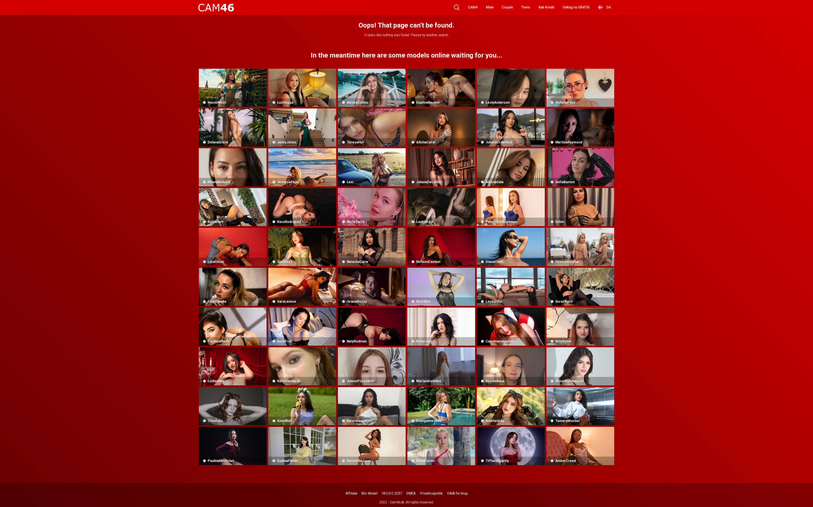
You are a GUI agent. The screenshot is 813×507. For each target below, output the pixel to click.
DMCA (411, 493)
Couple (507, 7)
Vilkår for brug (457, 493)
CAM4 (472, 7)
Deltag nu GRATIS (576, 7)
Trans (525, 7)
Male (490, 7)
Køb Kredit (546, 7)
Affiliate (351, 493)
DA (607, 7)
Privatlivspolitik (431, 493)
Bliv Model (369, 493)
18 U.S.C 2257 (392, 493)
